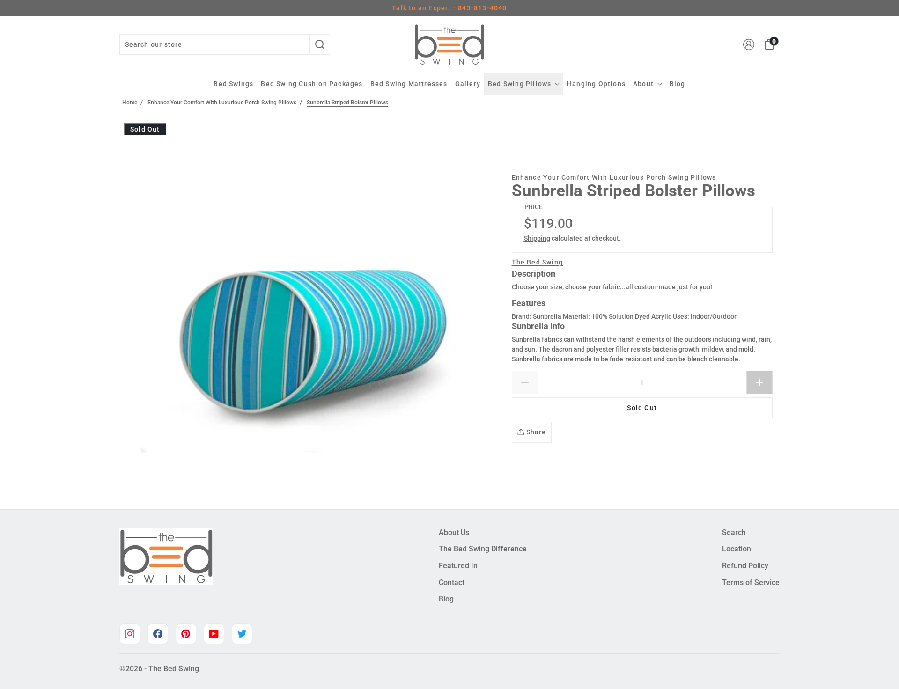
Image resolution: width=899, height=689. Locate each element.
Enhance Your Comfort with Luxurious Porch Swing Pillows (221, 102)
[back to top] (878, 663)
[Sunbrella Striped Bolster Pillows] (312, 309)
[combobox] (214, 44)
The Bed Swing (537, 262)
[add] (759, 382)
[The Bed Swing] (449, 44)
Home (129, 102)
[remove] (525, 382)
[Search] (319, 44)
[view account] (748, 44)
